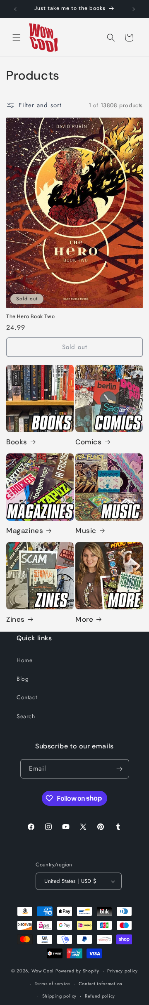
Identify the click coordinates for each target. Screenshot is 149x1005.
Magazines (24, 530)
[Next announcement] (134, 9)
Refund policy (100, 996)
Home (24, 660)
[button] (16, 37)
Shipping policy (59, 996)
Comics (88, 441)
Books (16, 441)
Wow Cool (42, 970)
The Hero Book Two (30, 317)
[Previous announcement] (15, 9)
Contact (27, 697)
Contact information (101, 983)
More (84, 619)
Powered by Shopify (77, 970)
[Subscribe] (120, 769)
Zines (15, 619)
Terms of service (52, 983)
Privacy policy (122, 970)
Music (85, 530)
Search (26, 716)
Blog (23, 679)
